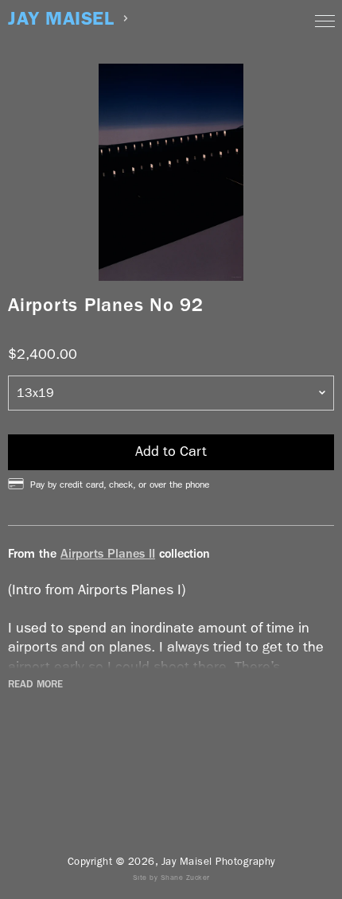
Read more (35, 684)
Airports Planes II (107, 553)
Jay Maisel (61, 18)
